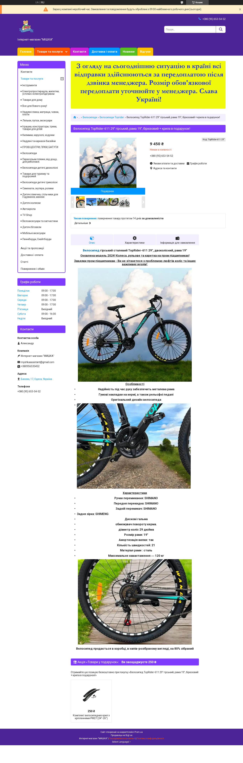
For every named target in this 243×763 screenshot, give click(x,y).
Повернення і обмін (32, 268)
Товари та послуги (50, 51)
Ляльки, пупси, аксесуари (37, 120)
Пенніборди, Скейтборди (36, 239)
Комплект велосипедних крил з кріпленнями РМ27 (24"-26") (91, 717)
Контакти (79, 51)
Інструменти (29, 85)
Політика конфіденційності (150, 738)
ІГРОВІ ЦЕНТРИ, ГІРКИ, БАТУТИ (40, 147)
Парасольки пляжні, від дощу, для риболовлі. (39, 160)
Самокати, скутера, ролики (38, 188)
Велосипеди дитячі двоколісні (40, 167)
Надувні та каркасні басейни (39, 141)
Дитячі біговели (31, 227)
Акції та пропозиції (32, 248)
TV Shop (27, 215)
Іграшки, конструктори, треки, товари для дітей (39, 127)
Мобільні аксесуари (33, 233)
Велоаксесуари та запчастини (40, 221)
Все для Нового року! (34, 105)
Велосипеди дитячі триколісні (39, 182)
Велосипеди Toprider (112, 117)
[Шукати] (221, 29)
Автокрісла (29, 209)
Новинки (128, 51)
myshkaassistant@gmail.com (37, 362)
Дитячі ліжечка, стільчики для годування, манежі (40, 195)
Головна (25, 51)
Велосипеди (90, 117)
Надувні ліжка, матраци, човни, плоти (40, 113)
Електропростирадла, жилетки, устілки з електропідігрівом (40, 92)
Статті (24, 262)
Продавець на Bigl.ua (121, 735)
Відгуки (145, 51)
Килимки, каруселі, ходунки (38, 135)
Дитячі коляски (31, 203)
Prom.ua (138, 732)
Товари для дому (32, 99)
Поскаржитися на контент (122, 738)
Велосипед (91, 250)
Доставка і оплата (104, 51)
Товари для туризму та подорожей (35, 175)
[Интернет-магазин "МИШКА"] (26, 26)
